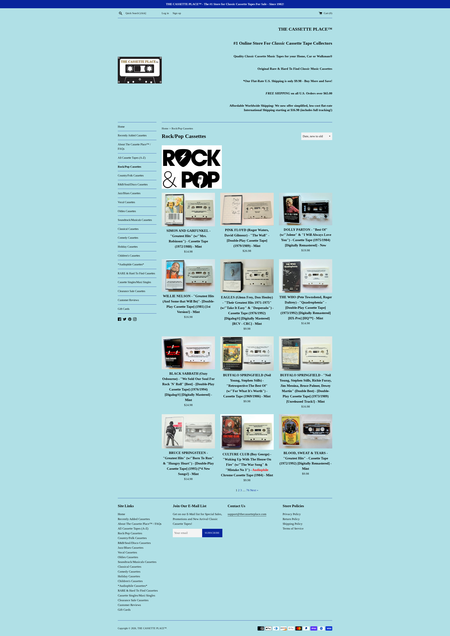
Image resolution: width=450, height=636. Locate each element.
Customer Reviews (128, 300)
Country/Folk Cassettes (131, 175)
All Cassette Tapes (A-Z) (132, 157)
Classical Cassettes (128, 228)
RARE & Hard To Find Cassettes (136, 273)
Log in (165, 13)
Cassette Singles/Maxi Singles (134, 282)
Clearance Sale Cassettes (131, 291)
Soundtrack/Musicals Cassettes (135, 219)
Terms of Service (293, 528)
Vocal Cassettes (126, 202)
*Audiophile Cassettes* (131, 264)
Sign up (177, 13)
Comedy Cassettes (128, 237)
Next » (254, 490)
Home (121, 126)
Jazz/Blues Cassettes (129, 193)
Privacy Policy (292, 514)
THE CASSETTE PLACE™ (152, 628)
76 (247, 490)
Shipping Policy (293, 523)
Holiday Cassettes (128, 246)
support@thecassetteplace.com (247, 514)
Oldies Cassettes (127, 211)
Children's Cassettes (129, 255)
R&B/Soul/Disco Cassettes (133, 184)
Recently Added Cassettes (132, 135)
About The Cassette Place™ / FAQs (134, 146)
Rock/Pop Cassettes (129, 166)
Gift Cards (123, 308)
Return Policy (291, 519)
